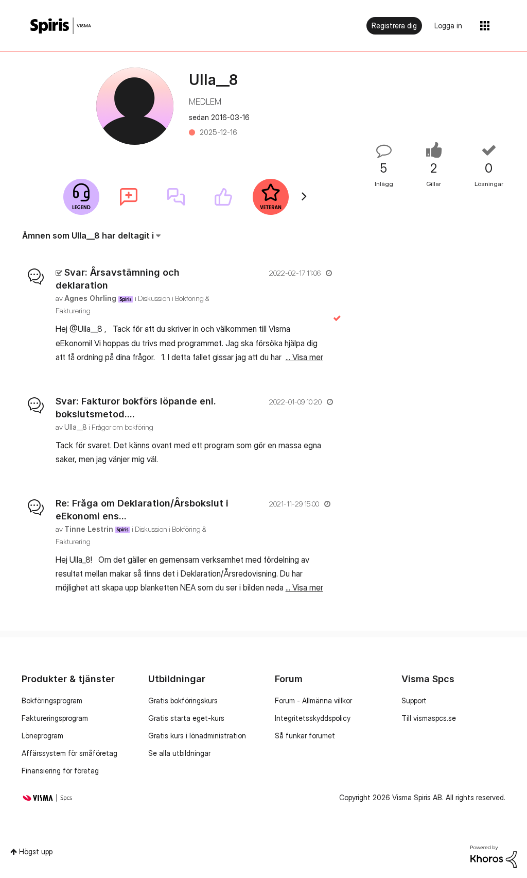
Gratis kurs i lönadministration (197, 735)
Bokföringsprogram (52, 700)
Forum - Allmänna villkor (313, 700)
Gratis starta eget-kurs (186, 718)
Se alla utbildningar (179, 753)
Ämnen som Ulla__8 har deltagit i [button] (88, 235)
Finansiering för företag (60, 770)
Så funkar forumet (305, 735)
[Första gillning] (223, 196)
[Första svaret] (176, 196)
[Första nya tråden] (128, 196)
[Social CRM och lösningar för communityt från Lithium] (493, 855)
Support (414, 700)
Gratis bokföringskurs (183, 700)
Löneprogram (42, 735)
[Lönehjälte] (81, 196)
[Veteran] (270, 196)
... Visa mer (304, 357)
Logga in (448, 25)
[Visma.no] (60, 26)
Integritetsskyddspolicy (312, 718)
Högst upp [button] (35, 851)
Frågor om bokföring (122, 427)
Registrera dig (394, 25)
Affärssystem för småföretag (69, 753)
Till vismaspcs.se (428, 718)
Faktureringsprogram (55, 718)
